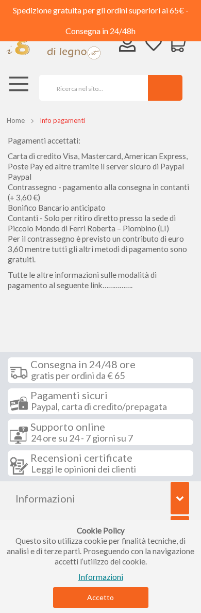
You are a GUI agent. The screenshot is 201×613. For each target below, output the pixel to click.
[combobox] (89, 88)
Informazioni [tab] (45, 498)
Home (16, 120)
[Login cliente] (127, 46)
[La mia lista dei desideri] (153, 45)
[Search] (165, 88)
